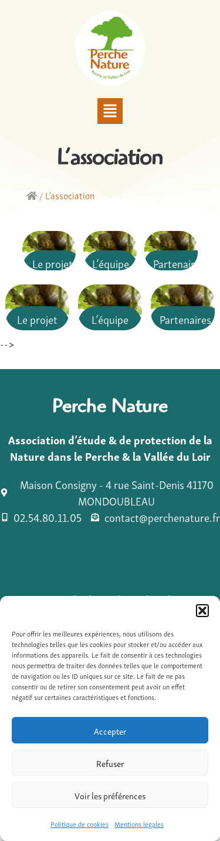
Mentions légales (139, 823)
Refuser (110, 763)
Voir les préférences (110, 795)
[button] (202, 610)
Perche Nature (110, 408)
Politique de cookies (79, 823)
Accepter (110, 730)
